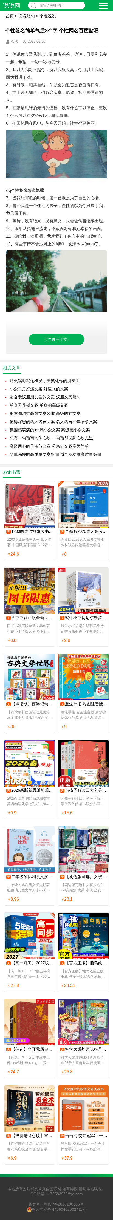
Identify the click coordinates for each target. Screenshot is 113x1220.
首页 (9, 16)
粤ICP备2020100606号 (64, 1204)
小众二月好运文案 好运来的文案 (39, 388)
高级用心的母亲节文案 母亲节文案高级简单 (49, 446)
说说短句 (26, 16)
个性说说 (47, 16)
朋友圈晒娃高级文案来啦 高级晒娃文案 (45, 413)
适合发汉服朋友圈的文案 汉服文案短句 (45, 397)
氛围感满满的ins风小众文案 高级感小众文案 (50, 429)
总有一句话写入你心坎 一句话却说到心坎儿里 (51, 438)
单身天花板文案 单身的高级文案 (39, 405)
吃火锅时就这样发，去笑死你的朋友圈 (45, 380)
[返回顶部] (102, 1092)
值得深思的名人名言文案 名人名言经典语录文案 (53, 421)
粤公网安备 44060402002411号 (59, 1209)
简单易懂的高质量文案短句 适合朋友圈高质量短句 (55, 454)
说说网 (11, 5)
